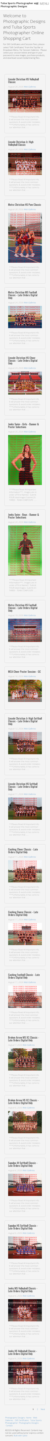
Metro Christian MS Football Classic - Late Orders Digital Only (22, 295)
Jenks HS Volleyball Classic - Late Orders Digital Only (22, 1352)
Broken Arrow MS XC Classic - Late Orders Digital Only (23, 1038)
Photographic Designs (15, 1417)
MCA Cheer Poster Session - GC (24, 671)
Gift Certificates (22, 1420)
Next (43, 1409)
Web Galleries (30, 86)
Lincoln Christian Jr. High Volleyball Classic (20, 143)
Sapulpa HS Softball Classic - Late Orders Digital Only (23, 1226)
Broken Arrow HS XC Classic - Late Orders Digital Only (23, 1101)
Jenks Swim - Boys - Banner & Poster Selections (23, 515)
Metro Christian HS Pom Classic (24, 204)
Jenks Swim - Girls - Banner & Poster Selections (23, 425)
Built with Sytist (20, 1435)
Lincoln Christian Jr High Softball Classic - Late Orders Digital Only (25, 721)
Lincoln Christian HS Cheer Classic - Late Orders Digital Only (22, 360)
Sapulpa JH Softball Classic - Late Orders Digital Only (22, 1164)
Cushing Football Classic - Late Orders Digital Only (24, 976)
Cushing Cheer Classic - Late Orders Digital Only (23, 850)
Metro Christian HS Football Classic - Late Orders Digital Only (22, 608)
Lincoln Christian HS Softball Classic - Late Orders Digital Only (22, 786)
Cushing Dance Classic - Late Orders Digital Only (23, 913)
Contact (9, 1425)
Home (28, 1417)
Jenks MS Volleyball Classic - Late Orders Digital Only (22, 1289)
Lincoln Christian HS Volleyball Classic (23, 80)
